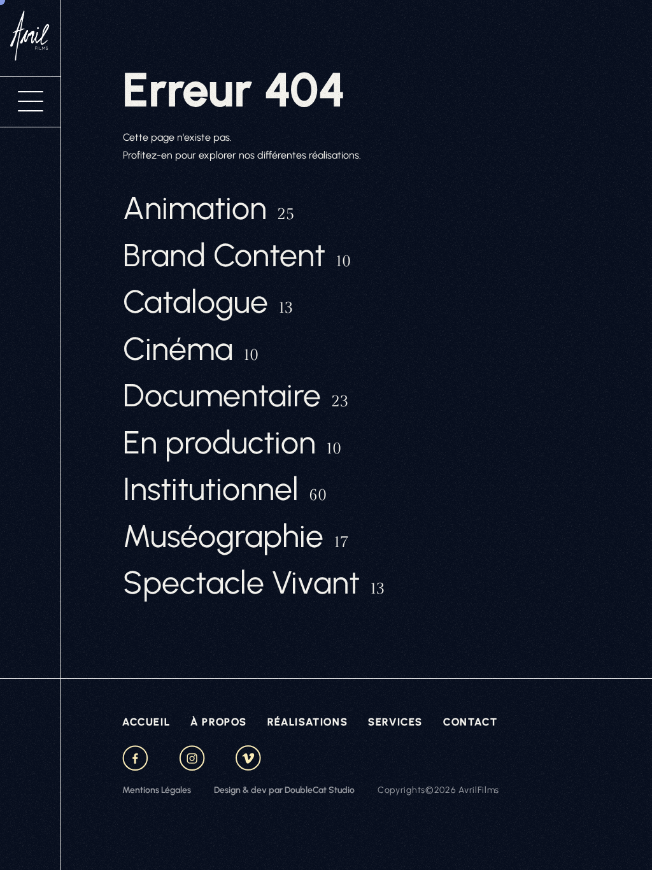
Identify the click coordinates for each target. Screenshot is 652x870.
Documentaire (235, 395)
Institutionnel (225, 489)
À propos (218, 722)
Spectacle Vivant (254, 582)
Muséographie (236, 536)
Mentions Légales (156, 790)
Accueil (146, 722)
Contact (470, 722)
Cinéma (191, 349)
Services (395, 722)
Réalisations (307, 722)
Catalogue (208, 301)
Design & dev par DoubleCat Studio (284, 790)
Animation (208, 208)
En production (232, 442)
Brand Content (237, 255)
